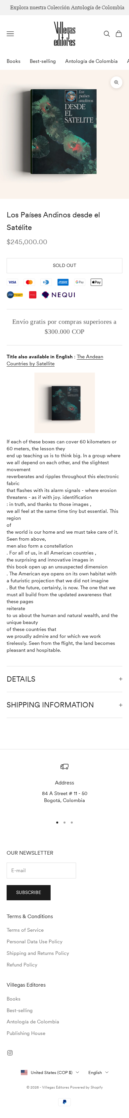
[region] (64, 787)
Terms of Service (25, 930)
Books (14, 61)
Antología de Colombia (91, 61)
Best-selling (43, 61)
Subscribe (28, 892)
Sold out (64, 265)
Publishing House (26, 1033)
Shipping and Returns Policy (38, 953)
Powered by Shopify (86, 1087)
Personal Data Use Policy (35, 942)
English (95, 1072)
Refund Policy (22, 965)
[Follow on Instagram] (10, 1053)
